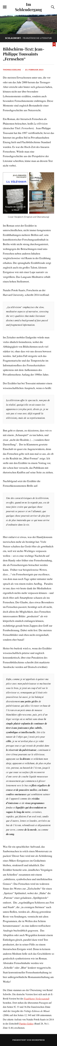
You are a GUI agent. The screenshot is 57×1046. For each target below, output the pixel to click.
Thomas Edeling (12, 69)
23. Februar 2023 (34, 69)
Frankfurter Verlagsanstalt (36, 998)
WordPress (38, 1040)
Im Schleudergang (28, 7)
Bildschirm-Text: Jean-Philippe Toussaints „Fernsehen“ (23, 53)
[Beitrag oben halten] (54, 44)
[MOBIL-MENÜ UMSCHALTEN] (5, 7)
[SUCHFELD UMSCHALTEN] (52, 7)
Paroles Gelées (26, 1023)
